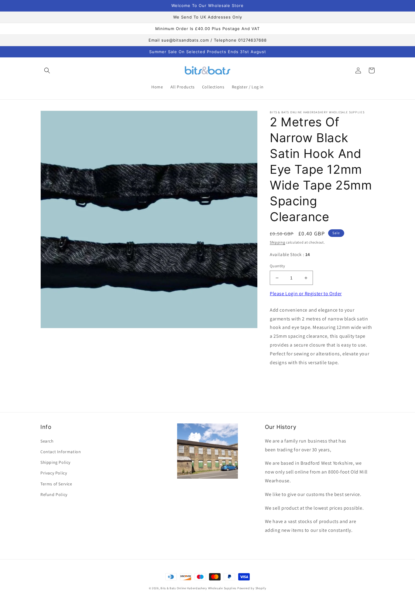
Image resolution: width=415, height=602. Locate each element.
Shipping (277, 242)
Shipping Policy (55, 462)
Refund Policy (53, 494)
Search (47, 441)
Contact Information (60, 451)
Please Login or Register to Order (306, 293)
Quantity (277, 266)
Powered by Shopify (251, 588)
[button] (47, 70)
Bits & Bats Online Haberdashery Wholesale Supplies (198, 588)
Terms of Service (56, 484)
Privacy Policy (53, 473)
